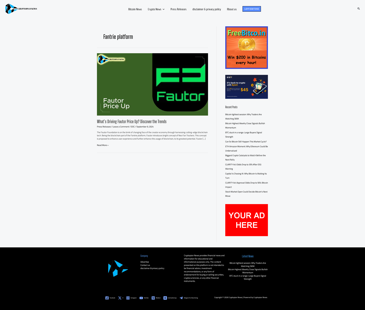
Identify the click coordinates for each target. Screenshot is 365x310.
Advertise (144, 262)
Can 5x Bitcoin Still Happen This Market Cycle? (246, 141)
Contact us (145, 265)
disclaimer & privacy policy (206, 9)
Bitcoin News (135, 9)
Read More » (103, 145)
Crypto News (154, 9)
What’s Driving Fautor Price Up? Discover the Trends (132, 121)
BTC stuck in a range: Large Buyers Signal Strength (247, 277)
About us (232, 9)
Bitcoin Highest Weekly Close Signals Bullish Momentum (248, 271)
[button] (252, 9)
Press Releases (178, 9)
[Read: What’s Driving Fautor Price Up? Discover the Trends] (152, 84)
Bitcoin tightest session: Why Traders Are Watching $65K (248, 264)
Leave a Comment (121, 127)
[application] (163, 9)
